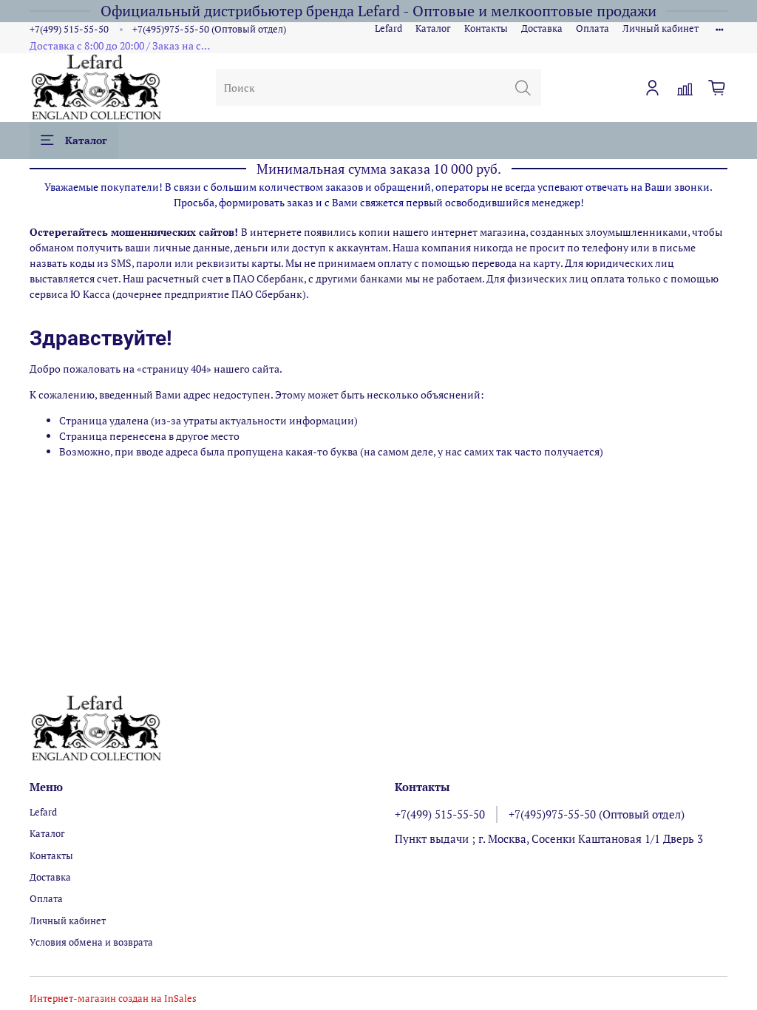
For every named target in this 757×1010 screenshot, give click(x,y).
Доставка (542, 28)
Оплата (592, 28)
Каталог (433, 28)
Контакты (486, 28)
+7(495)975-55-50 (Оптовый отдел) (209, 29)
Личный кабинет (660, 28)
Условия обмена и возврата (91, 942)
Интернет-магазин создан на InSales (113, 998)
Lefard (388, 28)
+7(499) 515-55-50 (69, 29)
